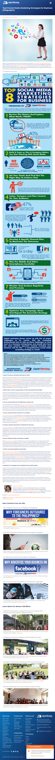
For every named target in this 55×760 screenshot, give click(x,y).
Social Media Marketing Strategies (33, 497)
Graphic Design (17, 718)
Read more (16, 528)
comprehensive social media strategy (42, 63)
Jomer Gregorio (6, 17)
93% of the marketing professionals (11, 451)
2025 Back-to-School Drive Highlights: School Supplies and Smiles (22, 637)
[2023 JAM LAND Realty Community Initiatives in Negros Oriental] (25, 700)
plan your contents (17, 419)
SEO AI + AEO (6, 718)
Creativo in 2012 (12, 384)
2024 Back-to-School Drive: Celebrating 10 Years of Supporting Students (24, 662)
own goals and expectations (27, 404)
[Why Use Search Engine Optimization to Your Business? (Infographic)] (25, 594)
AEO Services (6, 722)
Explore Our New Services (37, 755)
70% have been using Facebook (12, 453)
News (26, 741)
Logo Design (17, 728)
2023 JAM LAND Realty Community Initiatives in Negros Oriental (21, 686)
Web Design (17, 725)
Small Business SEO (18, 735)
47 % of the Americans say (9, 415)
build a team (32, 393)
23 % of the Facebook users (9, 427)
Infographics (10, 494)
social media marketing (22, 66)
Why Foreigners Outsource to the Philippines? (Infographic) (20, 508)
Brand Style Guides (7, 740)
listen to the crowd (21, 418)
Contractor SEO (17, 738)
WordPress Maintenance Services (6, 734)
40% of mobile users (9, 441)
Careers (27, 736)
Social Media (16, 494)
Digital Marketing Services (33, 491)
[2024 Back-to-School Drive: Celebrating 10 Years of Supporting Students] (25, 675)
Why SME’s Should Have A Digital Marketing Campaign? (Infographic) (23, 532)
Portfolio (27, 739)
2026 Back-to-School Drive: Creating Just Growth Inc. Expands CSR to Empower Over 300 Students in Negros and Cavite (23, 611)
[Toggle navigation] (50, 3)
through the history (17, 380)
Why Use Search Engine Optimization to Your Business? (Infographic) (23, 581)
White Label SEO (18, 726)
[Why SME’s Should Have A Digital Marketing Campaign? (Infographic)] (25, 546)
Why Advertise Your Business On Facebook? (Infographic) (19, 557)
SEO (15, 720)
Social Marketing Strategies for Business (15, 497)
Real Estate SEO (17, 737)
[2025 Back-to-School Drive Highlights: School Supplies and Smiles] (25, 650)
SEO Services (6, 720)
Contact (27, 738)
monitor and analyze (20, 457)
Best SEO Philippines (30, 724)
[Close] (51, 746)
